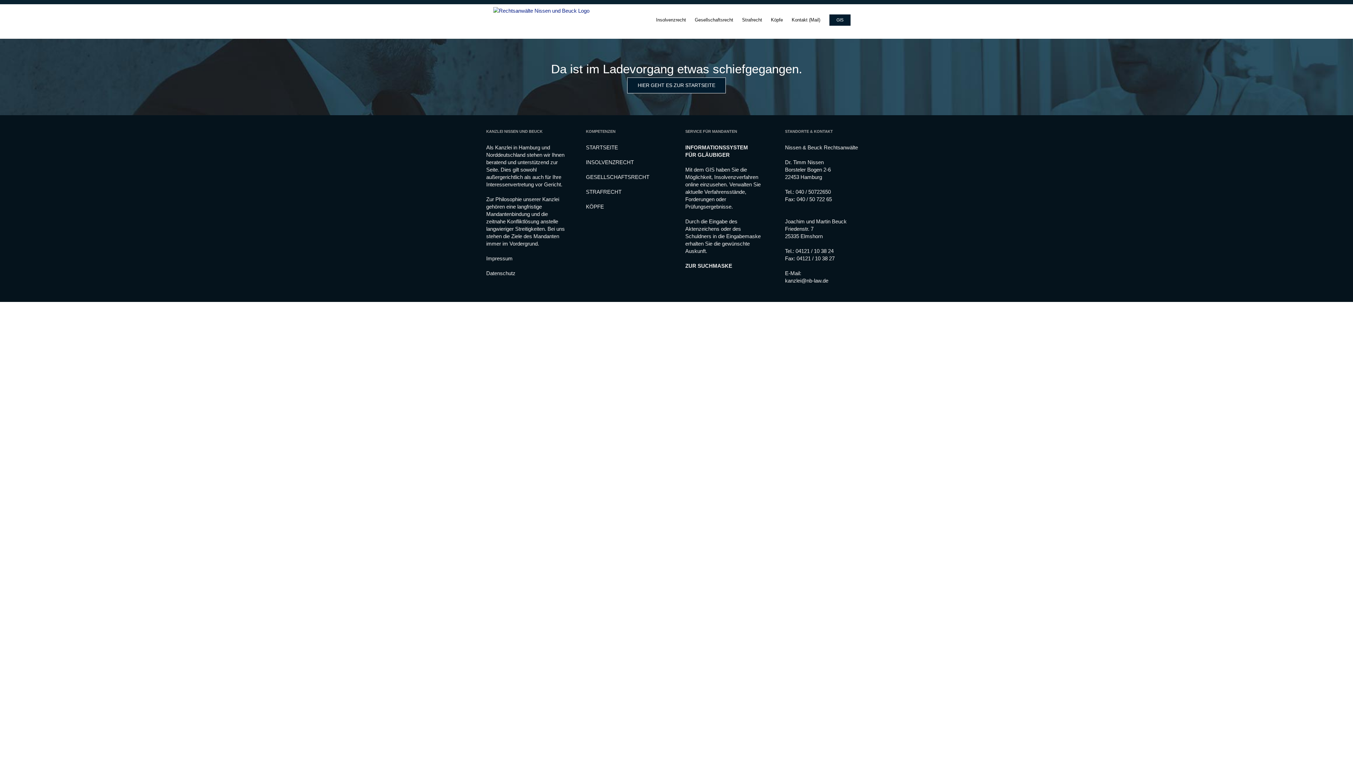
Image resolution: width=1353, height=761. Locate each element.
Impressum (499, 258)
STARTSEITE (602, 147)
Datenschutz (500, 273)
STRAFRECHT (604, 192)
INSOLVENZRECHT (610, 162)
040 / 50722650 (813, 192)
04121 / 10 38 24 (815, 251)
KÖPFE (595, 207)
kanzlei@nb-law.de (806, 281)
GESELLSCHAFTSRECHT (617, 177)
